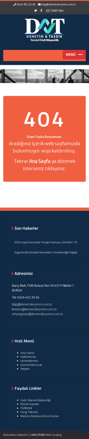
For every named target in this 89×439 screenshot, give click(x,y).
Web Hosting (53, 435)
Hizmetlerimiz (29, 361)
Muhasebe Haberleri (15, 435)
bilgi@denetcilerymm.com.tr (58, 4)
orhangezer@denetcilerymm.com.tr (37, 314)
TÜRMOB (26, 408)
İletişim (25, 369)
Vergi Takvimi (29, 412)
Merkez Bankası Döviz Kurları (40, 416)
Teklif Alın (56, 10)
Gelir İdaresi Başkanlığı (36, 400)
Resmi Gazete (30, 404)
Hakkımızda (28, 357)
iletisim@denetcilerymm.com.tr (34, 309)
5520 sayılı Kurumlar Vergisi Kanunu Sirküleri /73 (45, 242)
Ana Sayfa (27, 353)
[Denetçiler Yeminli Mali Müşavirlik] (44, 29)
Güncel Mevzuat (31, 365)
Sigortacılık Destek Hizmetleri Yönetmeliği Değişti (45, 252)
